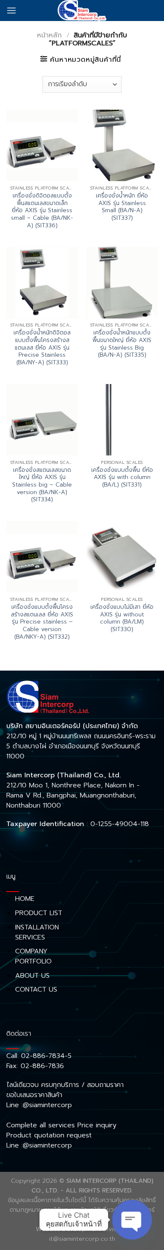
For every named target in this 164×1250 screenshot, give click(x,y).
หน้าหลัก (49, 35)
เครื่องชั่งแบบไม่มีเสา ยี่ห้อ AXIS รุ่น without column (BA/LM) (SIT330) (121, 618)
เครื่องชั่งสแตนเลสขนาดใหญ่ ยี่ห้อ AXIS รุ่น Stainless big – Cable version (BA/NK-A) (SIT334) (42, 484)
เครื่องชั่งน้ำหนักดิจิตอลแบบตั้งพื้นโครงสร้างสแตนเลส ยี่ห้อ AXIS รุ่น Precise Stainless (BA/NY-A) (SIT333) (42, 347)
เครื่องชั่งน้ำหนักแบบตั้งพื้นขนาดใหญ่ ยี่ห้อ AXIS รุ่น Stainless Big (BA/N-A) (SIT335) (122, 344)
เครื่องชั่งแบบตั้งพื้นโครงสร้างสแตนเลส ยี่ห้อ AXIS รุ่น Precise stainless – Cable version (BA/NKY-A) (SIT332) (42, 621)
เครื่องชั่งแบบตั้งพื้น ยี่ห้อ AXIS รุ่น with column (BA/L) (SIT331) (122, 477)
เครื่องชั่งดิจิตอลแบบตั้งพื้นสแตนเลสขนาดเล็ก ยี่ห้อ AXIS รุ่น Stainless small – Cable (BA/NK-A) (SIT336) (42, 210)
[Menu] (11, 10)
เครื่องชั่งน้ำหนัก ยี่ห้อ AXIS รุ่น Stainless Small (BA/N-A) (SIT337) (122, 207)
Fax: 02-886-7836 (35, 1066)
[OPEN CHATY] (132, 1219)
